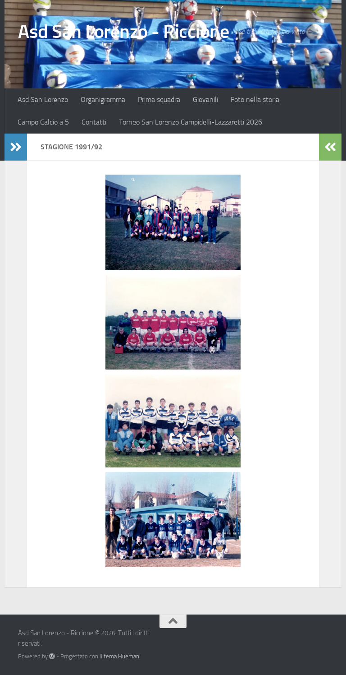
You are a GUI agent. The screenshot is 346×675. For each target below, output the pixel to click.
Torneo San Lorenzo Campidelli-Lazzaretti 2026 (190, 122)
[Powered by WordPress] (52, 656)
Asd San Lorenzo (43, 99)
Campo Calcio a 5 (43, 122)
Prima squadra (159, 99)
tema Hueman (121, 656)
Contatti (94, 122)
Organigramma (103, 99)
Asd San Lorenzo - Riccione (123, 31)
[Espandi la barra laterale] (16, 147)
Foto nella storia (255, 99)
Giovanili (205, 99)
